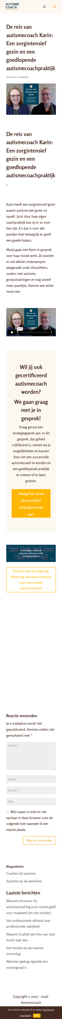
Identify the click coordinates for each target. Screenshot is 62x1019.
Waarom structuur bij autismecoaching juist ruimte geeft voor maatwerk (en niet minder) (31, 907)
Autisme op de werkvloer (24, 881)
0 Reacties (23, 77)
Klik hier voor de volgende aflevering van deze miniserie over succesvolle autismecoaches (31, 579)
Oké (37, 1015)
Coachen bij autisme (21, 873)
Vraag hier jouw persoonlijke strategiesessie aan (31, 503)
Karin (14, 77)
